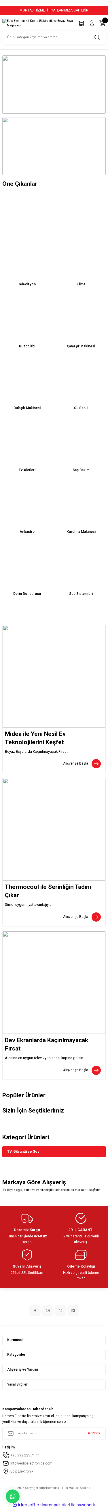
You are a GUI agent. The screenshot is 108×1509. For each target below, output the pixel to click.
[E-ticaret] (53, 1505)
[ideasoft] (23, 1505)
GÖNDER (94, 1433)
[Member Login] (91, 23)
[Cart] (102, 23)
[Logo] (37, 23)
